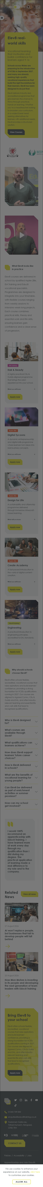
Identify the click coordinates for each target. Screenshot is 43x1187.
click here (35, 1172)
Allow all (21, 1181)
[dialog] (21, 593)
